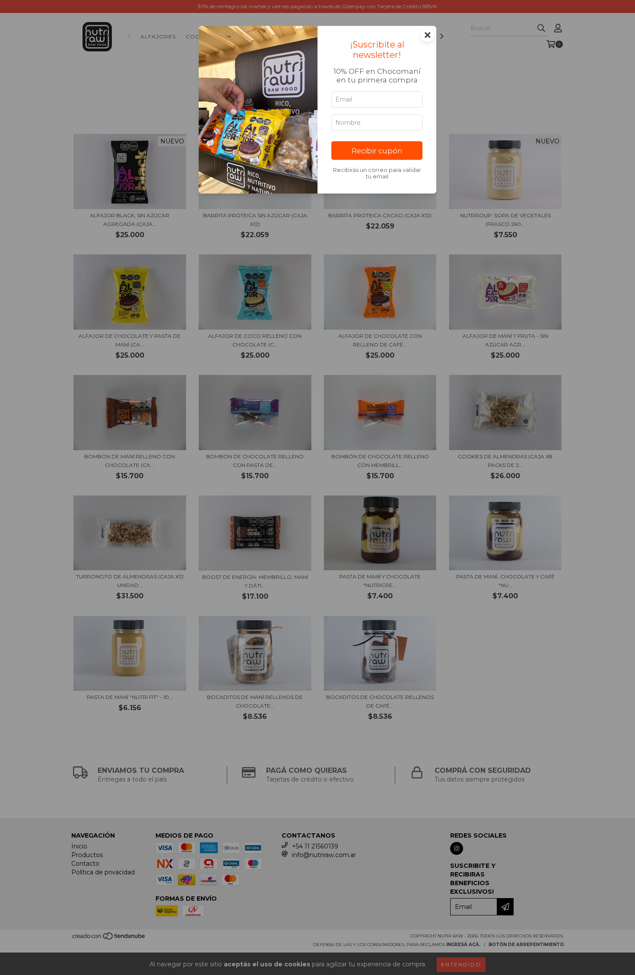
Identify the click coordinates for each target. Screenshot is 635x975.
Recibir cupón (377, 150)
